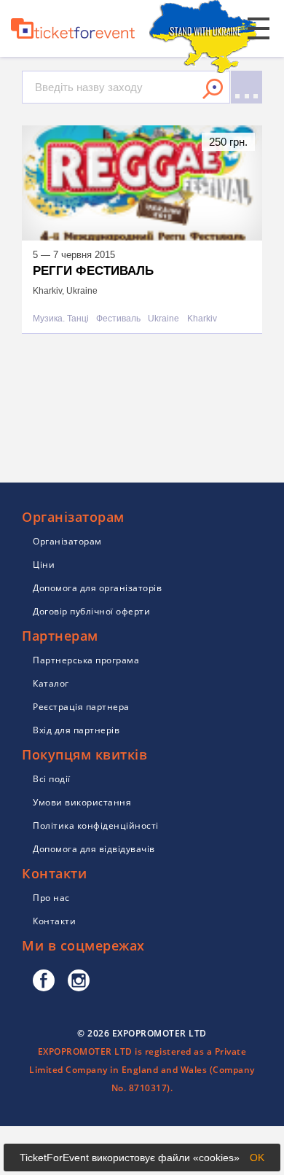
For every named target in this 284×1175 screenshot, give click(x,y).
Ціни (44, 564)
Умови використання (82, 802)
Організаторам (67, 541)
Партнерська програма (86, 660)
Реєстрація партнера (81, 706)
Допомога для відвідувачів (94, 849)
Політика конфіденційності (96, 825)
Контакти (54, 921)
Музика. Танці (61, 319)
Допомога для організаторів (97, 588)
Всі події (52, 779)
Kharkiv (202, 319)
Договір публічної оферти (91, 611)
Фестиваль (118, 319)
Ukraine (163, 319)
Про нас (51, 897)
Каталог (51, 683)
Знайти (212, 89)
